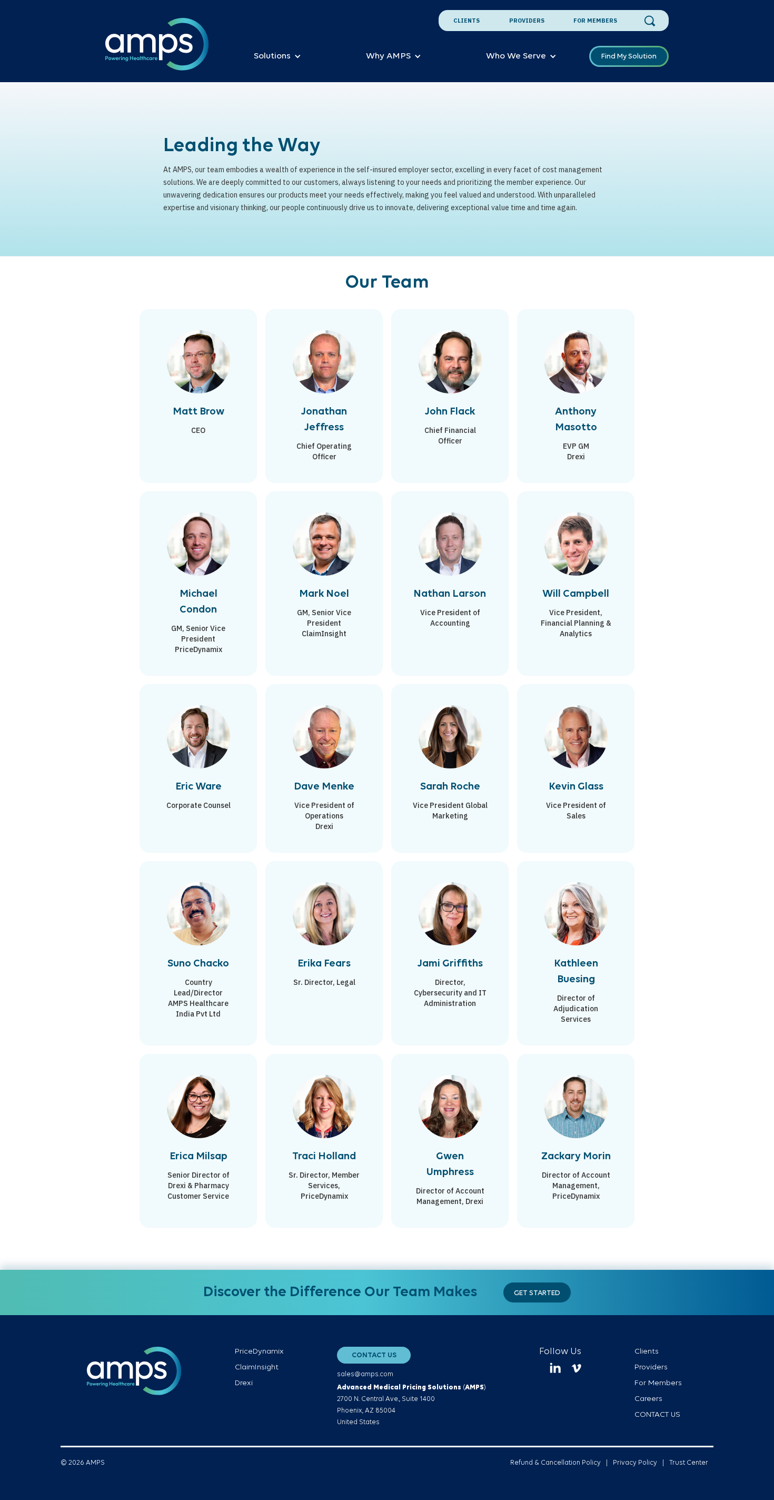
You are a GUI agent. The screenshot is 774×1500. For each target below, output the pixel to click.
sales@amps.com (365, 1374)
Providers (526, 20)
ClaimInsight (257, 1367)
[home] (157, 50)
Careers (648, 1399)
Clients (466, 20)
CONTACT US (374, 1355)
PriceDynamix (259, 1352)
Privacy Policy (635, 1462)
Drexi (244, 1383)
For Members (595, 20)
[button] (277, 56)
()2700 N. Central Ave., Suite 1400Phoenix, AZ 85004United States (411, 1405)
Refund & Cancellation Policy (555, 1462)
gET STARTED (537, 1293)
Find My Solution (629, 57)
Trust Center (688, 1462)
